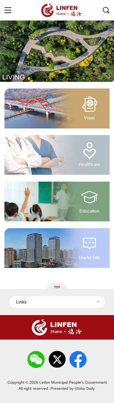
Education (89, 210)
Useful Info (89, 257)
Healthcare (89, 164)
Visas (89, 117)
